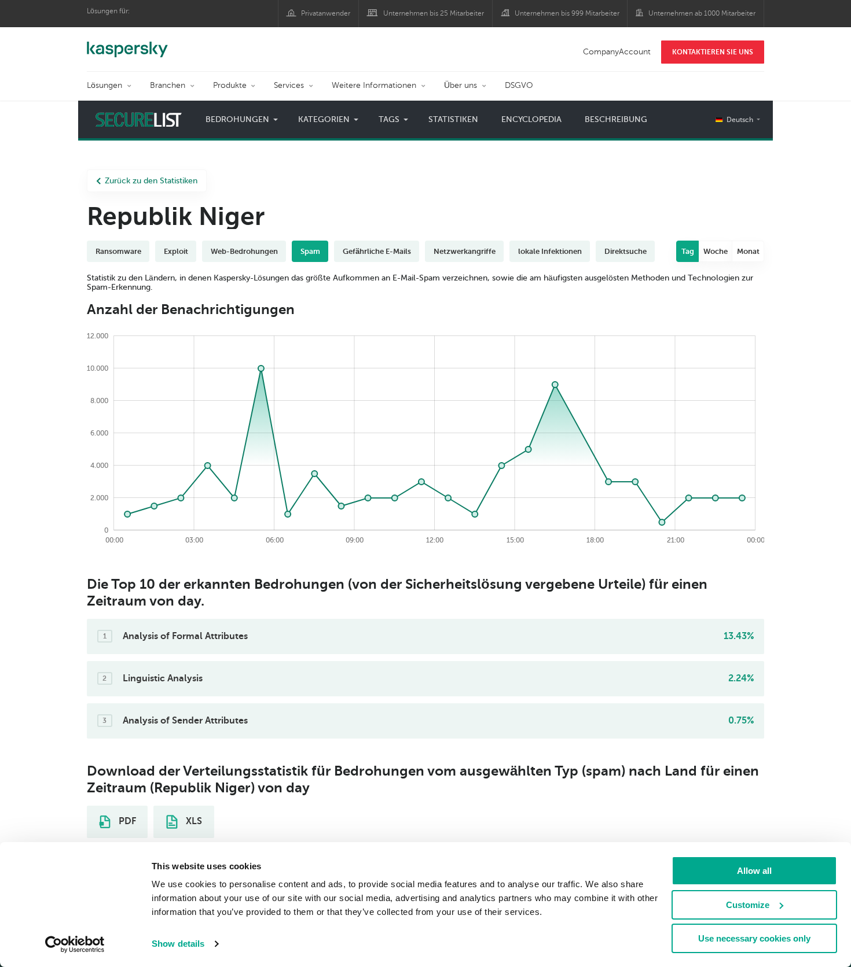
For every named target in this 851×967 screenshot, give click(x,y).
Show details (178, 943)
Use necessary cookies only (754, 938)
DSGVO (519, 85)
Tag (687, 251)
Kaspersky (127, 43)
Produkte (230, 85)
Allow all (754, 871)
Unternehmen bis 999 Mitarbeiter (567, 13)
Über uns (460, 85)
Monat (748, 251)
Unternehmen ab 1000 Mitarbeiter (701, 13)
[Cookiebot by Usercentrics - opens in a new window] (75, 944)
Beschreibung (616, 119)
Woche (715, 251)
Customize (747, 905)
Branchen (167, 85)
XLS (193, 821)
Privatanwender (325, 13)
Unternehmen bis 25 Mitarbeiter (433, 13)
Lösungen (104, 85)
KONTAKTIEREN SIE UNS (712, 52)
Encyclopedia (531, 119)
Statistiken (453, 119)
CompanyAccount (617, 51)
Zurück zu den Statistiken (151, 180)
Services (289, 85)
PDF (126, 821)
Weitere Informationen (374, 85)
